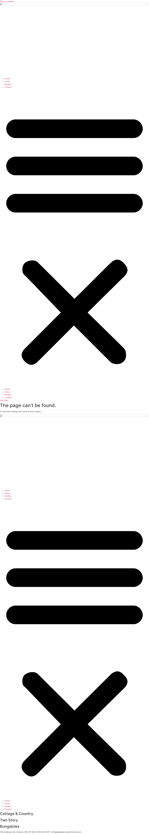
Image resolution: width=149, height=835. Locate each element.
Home (7, 78)
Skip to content (7, 1)
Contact (8, 87)
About (7, 81)
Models (8, 84)
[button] (74, 238)
